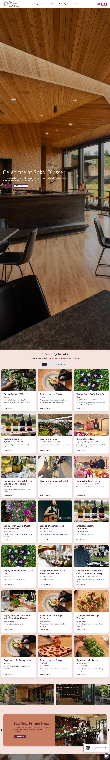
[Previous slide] (1, 730)
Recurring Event (61, 364)
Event (51, 364)
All (44, 364)
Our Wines (51, 4)
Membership (62, 4)
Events (7, 186)
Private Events (21, 186)
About (74, 4)
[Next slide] (108, 730)
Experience (39, 4)
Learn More (20, 736)
